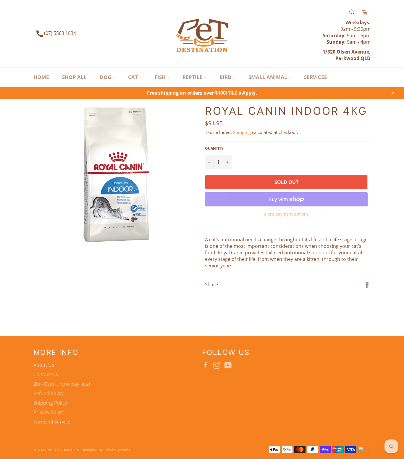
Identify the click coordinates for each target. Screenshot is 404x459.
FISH (161, 77)
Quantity (214, 148)
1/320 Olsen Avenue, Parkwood (347, 55)
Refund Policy (48, 393)
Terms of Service (51, 421)
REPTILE (193, 77)
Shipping (242, 132)
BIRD (226, 77)
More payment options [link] (286, 214)
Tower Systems (117, 449)
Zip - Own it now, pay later (62, 384)
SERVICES (315, 77)
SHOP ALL (74, 77)
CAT (133, 77)
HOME (41, 77)
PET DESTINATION (64, 449)
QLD (365, 58)
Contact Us (45, 374)
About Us (43, 365)
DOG (106, 77)
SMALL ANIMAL (268, 77)
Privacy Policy (48, 412)
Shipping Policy (50, 403)
